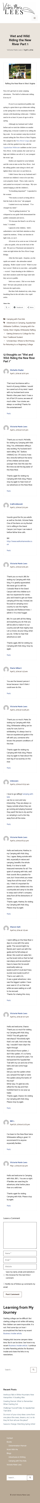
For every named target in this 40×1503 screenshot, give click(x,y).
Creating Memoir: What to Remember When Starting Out (18, 1403)
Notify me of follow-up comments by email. (19, 1285)
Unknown (14, 781)
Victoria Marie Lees (14, 50)
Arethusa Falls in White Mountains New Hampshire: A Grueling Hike (18, 1396)
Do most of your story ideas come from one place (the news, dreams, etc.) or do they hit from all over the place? (19, 1417)
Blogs (9, 1453)
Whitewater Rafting (28, 330)
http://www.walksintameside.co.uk (19, 543)
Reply (9, 413)
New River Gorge (22, 141)
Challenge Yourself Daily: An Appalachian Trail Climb (19, 1409)
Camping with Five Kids (16, 319)
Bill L (12, 1121)
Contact (10, 1438)
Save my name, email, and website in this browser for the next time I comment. (20, 1275)
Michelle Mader (17, 370)
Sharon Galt (15, 927)
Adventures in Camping (16, 323)
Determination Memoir (17, 1445)
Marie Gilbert (16, 668)
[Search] (33, 1369)
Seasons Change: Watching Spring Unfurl (19, 1424)
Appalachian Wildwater (11, 147)
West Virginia (14, 330)
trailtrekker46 (16, 504)
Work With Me (12, 1449)
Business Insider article (12, 1333)
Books (9, 1442)
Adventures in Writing (17, 1457)
